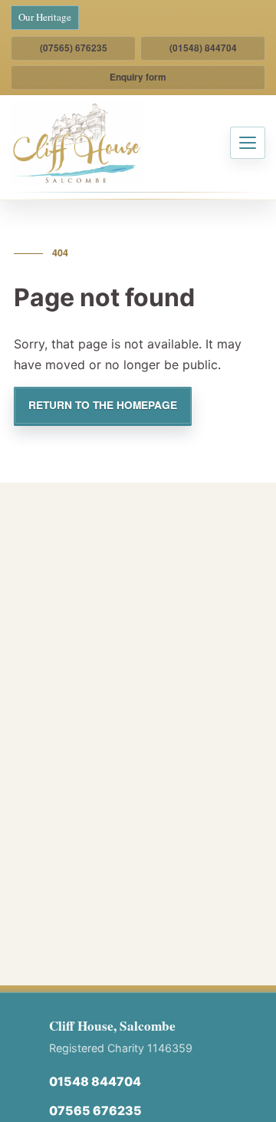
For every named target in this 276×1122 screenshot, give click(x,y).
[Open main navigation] (247, 143)
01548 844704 (95, 1081)
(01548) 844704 (203, 47)
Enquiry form (138, 77)
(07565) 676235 (73, 47)
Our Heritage (44, 17)
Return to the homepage (102, 405)
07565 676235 (95, 1110)
